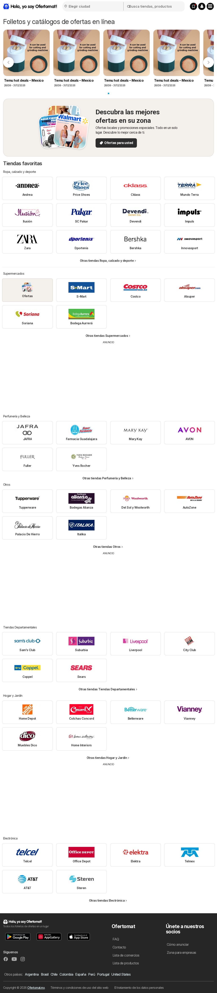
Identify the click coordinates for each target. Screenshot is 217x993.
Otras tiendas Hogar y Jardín (107, 757)
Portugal (103, 974)
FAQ (116, 939)
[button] (201, 6)
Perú (91, 974)
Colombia (66, 974)
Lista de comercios (126, 955)
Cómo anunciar (178, 944)
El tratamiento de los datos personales (139, 987)
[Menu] (210, 6)
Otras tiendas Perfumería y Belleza (106, 478)
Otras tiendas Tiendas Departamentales (107, 689)
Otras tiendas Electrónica (107, 900)
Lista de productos (126, 963)
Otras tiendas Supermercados (107, 335)
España (80, 974)
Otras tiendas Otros (106, 546)
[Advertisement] (108, 376)
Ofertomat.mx (36, 987)
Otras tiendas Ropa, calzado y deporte (107, 260)
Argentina (32, 974)
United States (121, 974)
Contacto (119, 947)
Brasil (45, 974)
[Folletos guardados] (193, 6)
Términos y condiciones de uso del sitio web (79, 987)
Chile (54, 974)
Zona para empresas (181, 952)
